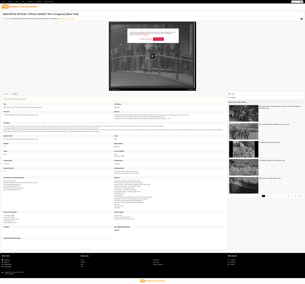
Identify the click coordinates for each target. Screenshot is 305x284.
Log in (3, 1)
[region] (153, 35)
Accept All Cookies (158, 39)
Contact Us (7, 260)
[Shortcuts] (301, 18)
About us (6, 262)
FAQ (23, 1)
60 (26, 249)
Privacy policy (146, 34)
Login (232, 94)
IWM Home (30, 1)
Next (300, 196)
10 (15, 249)
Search (302, 1)
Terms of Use (7, 266)
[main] (152, 131)
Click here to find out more (67, 19)
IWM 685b (116, 230)
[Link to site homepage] (19, 6)
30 (20, 249)
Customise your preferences (146, 38)
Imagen (12, 273)
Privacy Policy (8, 264)
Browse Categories (49, 1)
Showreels (38, 1)
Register (10, 1)
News (17, 1)
